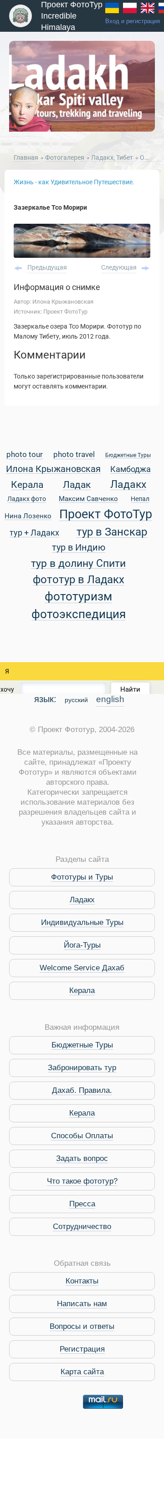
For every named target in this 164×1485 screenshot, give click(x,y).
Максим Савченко (88, 499)
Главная (26, 157)
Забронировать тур (82, 1067)
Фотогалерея (65, 157)
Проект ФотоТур (105, 514)
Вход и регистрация (132, 21)
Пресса (82, 1204)
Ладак (77, 485)
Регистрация (82, 1349)
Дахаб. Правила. (82, 1090)
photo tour (24, 455)
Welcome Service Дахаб (82, 968)
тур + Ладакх (34, 533)
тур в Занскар (112, 532)
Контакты (82, 1281)
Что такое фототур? (82, 1181)
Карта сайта (82, 1371)
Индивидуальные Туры (82, 922)
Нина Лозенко (28, 516)
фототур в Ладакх (78, 579)
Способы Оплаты (82, 1135)
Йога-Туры (82, 945)
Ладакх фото (26, 499)
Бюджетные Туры (128, 455)
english (110, 699)
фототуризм (78, 597)
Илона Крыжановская (53, 469)
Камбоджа (130, 469)
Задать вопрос (82, 1158)
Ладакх (128, 484)
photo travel (74, 455)
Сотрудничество (82, 1226)
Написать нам (82, 1303)
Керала (27, 485)
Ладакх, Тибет (112, 157)
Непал (140, 499)
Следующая (119, 267)
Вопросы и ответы (82, 1326)
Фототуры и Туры (82, 877)
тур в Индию (78, 548)
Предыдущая (47, 267)
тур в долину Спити (78, 563)
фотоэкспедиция (78, 615)
